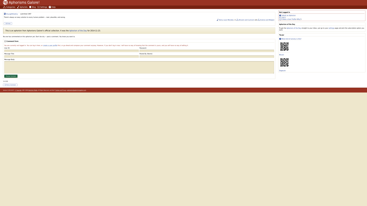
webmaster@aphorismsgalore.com (76, 90)
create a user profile (50, 45)
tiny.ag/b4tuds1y (12, 14)
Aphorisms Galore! (24, 2)
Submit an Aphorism (288, 15)
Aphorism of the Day (294, 28)
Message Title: (9, 54)
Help (54, 7)
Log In (283, 17)
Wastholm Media (32, 90)
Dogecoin (282, 70)
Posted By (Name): (146, 54)
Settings (43, 7)
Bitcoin (281, 55)
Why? (299, 19)
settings (331, 28)
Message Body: (9, 59)
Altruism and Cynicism (246, 20)
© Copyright (18, 90)
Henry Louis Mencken (226, 20)
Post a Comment (11, 85)
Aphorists (24, 7)
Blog (34, 7)
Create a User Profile (288, 19)
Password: (143, 48)
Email (8, 23)
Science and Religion (267, 20)
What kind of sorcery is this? (291, 39)
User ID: (7, 48)
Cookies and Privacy (60, 90)
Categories (10, 7)
